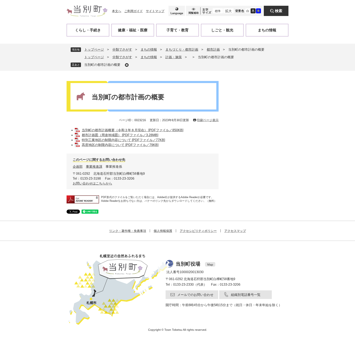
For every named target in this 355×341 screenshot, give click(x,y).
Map (210, 264)
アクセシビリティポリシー (198, 231)
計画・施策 (173, 57)
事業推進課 (94, 166)
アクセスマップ (235, 231)
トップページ (94, 49)
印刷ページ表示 (208, 120)
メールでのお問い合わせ (195, 295)
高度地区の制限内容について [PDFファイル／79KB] (120, 145)
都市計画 (213, 49)
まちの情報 (149, 49)
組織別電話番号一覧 (245, 295)
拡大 (228, 11)
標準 (218, 11)
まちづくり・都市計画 (181, 49)
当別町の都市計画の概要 (102, 64)
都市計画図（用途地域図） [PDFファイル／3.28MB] (120, 135)
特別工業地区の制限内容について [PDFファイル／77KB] (123, 140)
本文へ (116, 11)
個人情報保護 (163, 231)
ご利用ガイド (133, 11)
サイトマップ (155, 11)
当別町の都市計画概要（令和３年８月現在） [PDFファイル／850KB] (132, 130)
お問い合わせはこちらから (92, 183)
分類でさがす (122, 49)
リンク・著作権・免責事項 (127, 231)
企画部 (78, 166)
